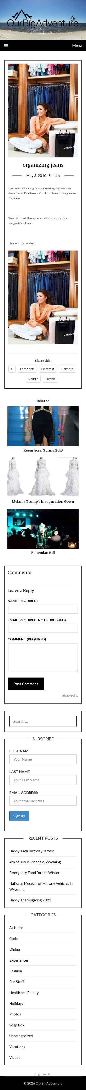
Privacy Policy (70, 695)
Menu (77, 45)
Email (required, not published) (37, 620)
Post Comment (26, 684)
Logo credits (43, 1074)
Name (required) (23, 601)
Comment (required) (27, 639)
